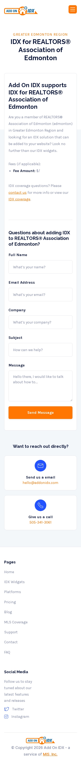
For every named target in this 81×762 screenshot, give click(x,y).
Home (9, 572)
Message (17, 365)
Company (17, 310)
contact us (18, 192)
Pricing (10, 602)
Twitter (18, 709)
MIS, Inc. (50, 754)
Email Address (22, 282)
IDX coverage (19, 199)
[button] (73, 9)
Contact (11, 642)
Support (11, 632)
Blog (8, 612)
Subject (15, 338)
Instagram (20, 716)
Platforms (12, 592)
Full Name (18, 255)
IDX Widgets (14, 582)
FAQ (7, 652)
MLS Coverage (16, 622)
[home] (25, 10)
